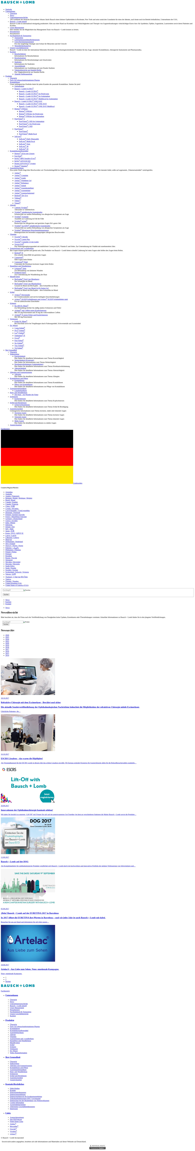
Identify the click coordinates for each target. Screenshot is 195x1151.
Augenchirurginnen (17, 1117)
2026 (7, 635)
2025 (7, 637)
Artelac (17, 173)
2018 (7, 647)
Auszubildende (19, 66)
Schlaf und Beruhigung (18, 403)
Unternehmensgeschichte (19, 17)
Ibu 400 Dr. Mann (21, 306)
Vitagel (17, 203)
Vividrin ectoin (20, 221)
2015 (7, 653)
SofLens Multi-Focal (27, 141)
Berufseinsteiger (20, 58)
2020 (7, 643)
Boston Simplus (21, 166)
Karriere (13, 52)
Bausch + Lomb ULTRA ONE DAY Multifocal (37, 106)
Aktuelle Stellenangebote (23, 74)
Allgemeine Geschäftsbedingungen (22, 1107)
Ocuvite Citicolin (21, 237)
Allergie (13, 205)
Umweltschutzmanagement (24, 42)
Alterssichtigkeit (20, 368)
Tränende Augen (20, 417)
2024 (7, 639)
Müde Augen (19, 421)
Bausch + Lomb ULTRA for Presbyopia (34, 94)
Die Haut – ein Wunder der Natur (26, 395)
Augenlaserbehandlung (18, 389)
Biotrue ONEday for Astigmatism (31, 116)
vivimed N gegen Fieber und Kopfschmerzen (31, 315)
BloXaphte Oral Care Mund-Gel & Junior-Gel (31, 288)
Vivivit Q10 (19, 244)
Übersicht (13, 13)
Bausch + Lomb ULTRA (24, 89)
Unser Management (17, 28)
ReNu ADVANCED (22, 161)
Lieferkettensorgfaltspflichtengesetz (27, 40)
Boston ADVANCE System (25, 164)
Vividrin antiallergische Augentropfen (28, 212)
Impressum (14, 1109)
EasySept (18, 156)
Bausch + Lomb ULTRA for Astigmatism (34, 96)
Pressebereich (15, 32)
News (12, 15)
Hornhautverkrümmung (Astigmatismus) (28, 364)
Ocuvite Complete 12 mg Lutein (26, 242)
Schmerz (13, 303)
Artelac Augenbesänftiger (24, 188)
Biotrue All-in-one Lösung (24, 154)
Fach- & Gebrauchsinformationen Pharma (25, 80)
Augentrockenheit (16, 409)
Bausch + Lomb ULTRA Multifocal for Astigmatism (38, 99)
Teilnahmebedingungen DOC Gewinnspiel (25, 1099)
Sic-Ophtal (18, 343)
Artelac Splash (20, 186)
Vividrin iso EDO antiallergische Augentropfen (32, 226)
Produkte (8, 76)
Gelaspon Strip (20, 268)
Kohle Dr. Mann (20, 321)
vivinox (13, 1134)
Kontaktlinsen (15, 82)
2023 (7, 641)
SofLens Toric (24, 144)
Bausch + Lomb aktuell (18, 21)
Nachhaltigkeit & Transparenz (20, 36)
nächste (8, 981)
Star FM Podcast (16, 1119)
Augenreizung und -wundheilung (22, 248)
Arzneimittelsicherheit (18, 1105)
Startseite (8, 9)
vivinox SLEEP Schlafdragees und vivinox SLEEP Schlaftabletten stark (41, 299)
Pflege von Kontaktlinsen (23, 384)
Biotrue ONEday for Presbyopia (31, 114)
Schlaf (12, 292)
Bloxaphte (14, 1126)
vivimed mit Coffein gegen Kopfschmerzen (30, 310)
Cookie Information (17, 1103)
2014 (7, 655)
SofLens (18, 136)
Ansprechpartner (16, 425)
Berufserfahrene (20, 54)
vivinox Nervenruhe (22, 295)
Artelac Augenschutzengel (24, 193)
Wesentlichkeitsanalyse (22, 46)
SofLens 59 (23, 149)
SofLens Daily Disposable (29, 139)
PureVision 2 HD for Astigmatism (31, 121)
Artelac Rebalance (21, 183)
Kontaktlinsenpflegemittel (19, 151)
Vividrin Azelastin (21, 217)
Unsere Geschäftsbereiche (19, 48)
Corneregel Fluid (21, 262)
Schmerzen (14, 397)
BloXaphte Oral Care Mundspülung (27, 284)
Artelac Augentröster (22, 190)
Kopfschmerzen (20, 399)
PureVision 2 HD (25, 126)
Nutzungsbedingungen (18, 1092)
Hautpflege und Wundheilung (20, 266)
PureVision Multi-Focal (28, 134)
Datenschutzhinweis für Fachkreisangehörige (26, 1097)
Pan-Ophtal (19, 341)
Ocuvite (13, 1129)
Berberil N (18, 253)
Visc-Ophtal (19, 346)
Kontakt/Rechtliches (14, 1084)
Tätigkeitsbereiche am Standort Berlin (27, 70)
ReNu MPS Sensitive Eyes (25, 158)
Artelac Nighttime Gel (22, 180)
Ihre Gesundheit (11, 350)
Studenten (18, 62)
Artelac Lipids (20, 178)
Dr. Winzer (14, 325)
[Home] (18, 6)
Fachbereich (5, 429)
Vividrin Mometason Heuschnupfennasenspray (31, 230)
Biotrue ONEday (21, 109)
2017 (7, 649)
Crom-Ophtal (19, 328)
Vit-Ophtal (18, 348)
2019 (7, 645)
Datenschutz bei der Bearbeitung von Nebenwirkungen (29, 1101)
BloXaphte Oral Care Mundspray (26, 279)
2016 (7, 651)
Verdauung (14, 319)
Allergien (17, 374)
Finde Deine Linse (16, 1121)
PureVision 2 (19, 119)
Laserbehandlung (20, 391)
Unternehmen (10, 11)
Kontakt (8, 604)
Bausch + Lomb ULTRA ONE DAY (28, 101)
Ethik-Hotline (15, 1088)
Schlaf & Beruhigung (22, 405)
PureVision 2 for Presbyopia (29, 124)
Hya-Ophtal (19, 331)
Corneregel (18, 257)
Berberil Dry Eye (21, 196)
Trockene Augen (20, 413)
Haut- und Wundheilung (18, 393)
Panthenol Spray (20, 273)
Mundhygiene (15, 277)
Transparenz (18, 38)
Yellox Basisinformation (18, 1053)
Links (8, 1113)
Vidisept (17, 198)
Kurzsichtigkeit (19, 356)
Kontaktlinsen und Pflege (19, 378)
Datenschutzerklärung (18, 1094)
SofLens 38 (23, 146)
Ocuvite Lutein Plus (22, 239)
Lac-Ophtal (19, 333)
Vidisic (17, 201)
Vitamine (13, 234)
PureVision (18, 129)
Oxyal (17, 338)
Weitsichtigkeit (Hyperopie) (24, 360)
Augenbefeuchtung (17, 168)
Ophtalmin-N (19, 336)
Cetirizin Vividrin (21, 208)
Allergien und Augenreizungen (21, 372)
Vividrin (13, 1131)
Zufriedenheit (19, 86)
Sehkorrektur (14, 354)
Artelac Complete (21, 175)
